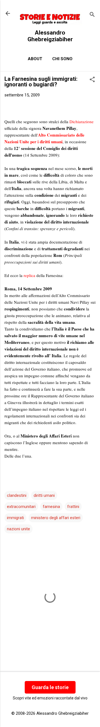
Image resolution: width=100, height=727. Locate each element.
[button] (92, 80)
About (35, 58)
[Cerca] (92, 15)
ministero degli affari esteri (55, 517)
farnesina (51, 506)
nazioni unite (18, 528)
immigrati (15, 517)
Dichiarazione (81, 121)
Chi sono (62, 58)
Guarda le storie (50, 687)
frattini (73, 506)
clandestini (16, 495)
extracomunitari (21, 506)
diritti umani (44, 495)
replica (29, 275)
